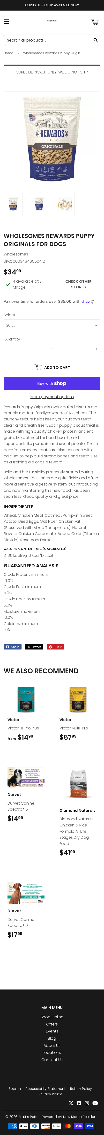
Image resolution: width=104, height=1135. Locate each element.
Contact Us (52, 1059)
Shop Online (52, 1017)
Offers (52, 1024)
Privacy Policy (50, 1094)
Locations (52, 1052)
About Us (52, 1045)
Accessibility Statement (45, 1088)
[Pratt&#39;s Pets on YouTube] (95, 1103)
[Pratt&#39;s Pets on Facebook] (79, 1103)
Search (15, 1088)
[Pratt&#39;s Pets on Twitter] (71, 1103)
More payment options (52, 397)
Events (52, 1031)
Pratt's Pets (27, 1116)
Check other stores (78, 284)
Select (9, 315)
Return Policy (81, 1088)
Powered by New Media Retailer (68, 1116)
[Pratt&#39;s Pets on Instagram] (87, 1103)
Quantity (12, 339)
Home (8, 53)
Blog (52, 1038)
